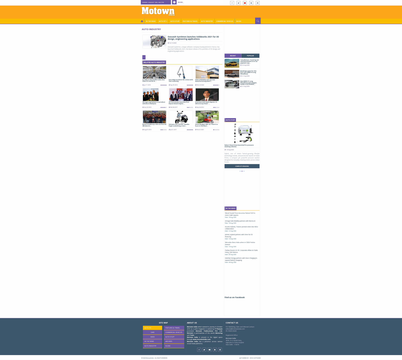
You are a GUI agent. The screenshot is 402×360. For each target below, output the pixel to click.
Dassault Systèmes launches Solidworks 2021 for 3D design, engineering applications (193, 37)
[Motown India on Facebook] (232, 3)
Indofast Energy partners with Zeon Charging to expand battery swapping (241, 259)
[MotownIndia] (159, 11)
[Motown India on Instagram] (251, 3)
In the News (151, 21)
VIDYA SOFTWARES (255, 358)
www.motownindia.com (202, 339)
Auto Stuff (174, 21)
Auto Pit (147, 328)
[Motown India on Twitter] (238, 3)
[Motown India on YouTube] (245, 3)
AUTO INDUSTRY (207, 21)
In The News (230, 208)
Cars (152, 332)
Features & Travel (190, 21)
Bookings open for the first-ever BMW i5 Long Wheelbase (199, 2)
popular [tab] (250, 56)
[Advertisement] (222, 12)
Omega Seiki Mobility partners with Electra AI (240, 221)
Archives (168, 341)
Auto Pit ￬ (163, 21)
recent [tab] (233, 56)
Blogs (238, 21)
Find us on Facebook (235, 297)
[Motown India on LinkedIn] (258, 3)
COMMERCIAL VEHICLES (224, 21)
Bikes (153, 337)
